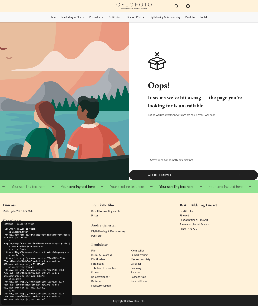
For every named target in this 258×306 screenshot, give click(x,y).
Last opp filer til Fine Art (194, 219)
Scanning (136, 268)
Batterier (96, 281)
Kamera (95, 272)
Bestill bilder (115, 17)
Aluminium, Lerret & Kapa (195, 224)
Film (93, 250)
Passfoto (190, 17)
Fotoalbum (97, 263)
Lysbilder (136, 263)
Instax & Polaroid (101, 254)
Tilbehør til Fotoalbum (104, 268)
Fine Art (184, 215)
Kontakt (204, 17)
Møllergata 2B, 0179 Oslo (18, 211)
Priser (94, 215)
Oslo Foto (139, 301)
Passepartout (138, 276)
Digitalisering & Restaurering (165, 17)
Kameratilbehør (100, 276)
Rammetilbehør (139, 281)
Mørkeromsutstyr (141, 259)
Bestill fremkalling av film (106, 211)
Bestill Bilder (187, 211)
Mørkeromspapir (101, 285)
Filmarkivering (139, 254)
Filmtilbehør (98, 259)
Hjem (53, 17)
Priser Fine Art (188, 228)
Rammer (135, 272)
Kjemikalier (137, 250)
